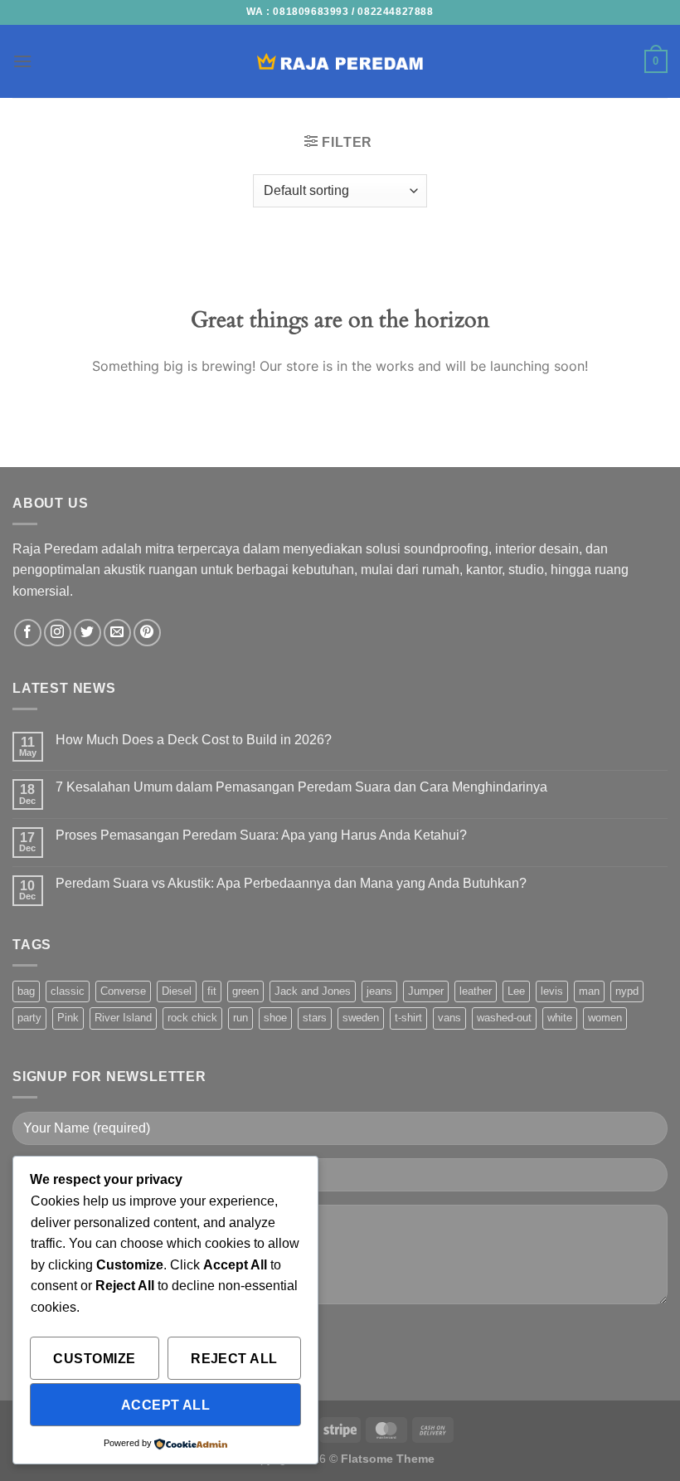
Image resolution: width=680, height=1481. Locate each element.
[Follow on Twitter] (87, 632)
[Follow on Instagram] (57, 632)
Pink (68, 1017)
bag (26, 991)
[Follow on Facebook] (27, 632)
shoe (275, 1017)
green (245, 991)
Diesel (177, 991)
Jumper (426, 991)
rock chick (192, 1017)
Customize (94, 1359)
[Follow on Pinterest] (147, 632)
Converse (123, 991)
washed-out (504, 1017)
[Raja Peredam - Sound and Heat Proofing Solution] (340, 61)
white (559, 1017)
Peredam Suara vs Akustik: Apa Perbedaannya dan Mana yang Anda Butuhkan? (291, 883)
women (605, 1017)
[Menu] (22, 61)
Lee (516, 991)
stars (315, 1017)
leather (475, 991)
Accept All (166, 1405)
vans (449, 1017)
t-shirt (408, 1017)
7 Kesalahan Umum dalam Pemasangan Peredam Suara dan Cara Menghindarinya (301, 787)
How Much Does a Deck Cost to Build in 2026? (194, 740)
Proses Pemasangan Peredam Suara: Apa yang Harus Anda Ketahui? (261, 835)
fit (211, 991)
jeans (379, 991)
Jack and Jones (312, 991)
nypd (627, 991)
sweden (360, 1017)
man (589, 991)
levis (552, 991)
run (240, 1017)
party (29, 1017)
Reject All (234, 1359)
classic (68, 991)
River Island (123, 1017)
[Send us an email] (117, 632)
